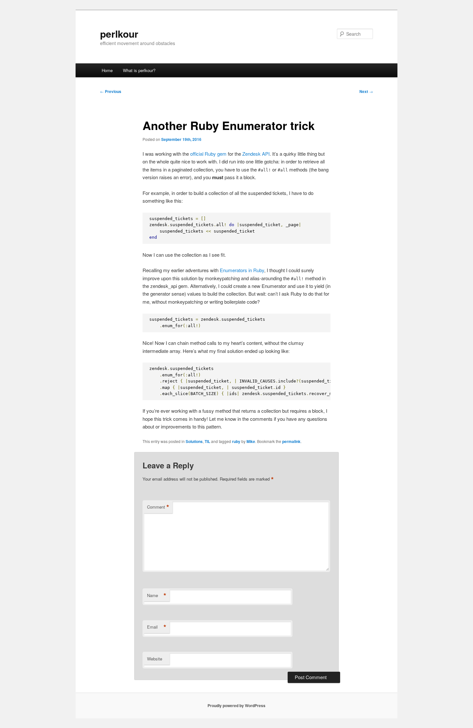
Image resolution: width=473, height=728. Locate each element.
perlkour (119, 34)
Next (366, 91)
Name (156, 595)
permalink (291, 441)
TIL (207, 441)
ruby (236, 441)
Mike (250, 441)
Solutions (194, 441)
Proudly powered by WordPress (236, 705)
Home (107, 70)
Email (156, 627)
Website (154, 659)
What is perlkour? (139, 70)
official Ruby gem (208, 153)
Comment (158, 507)
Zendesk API (256, 153)
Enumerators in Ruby (242, 270)
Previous (110, 91)
